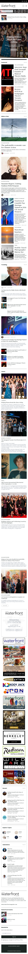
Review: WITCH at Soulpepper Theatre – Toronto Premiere (19, 94)
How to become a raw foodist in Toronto (16, 17)
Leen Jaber (9, 813)
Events (2, 480)
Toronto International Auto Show (15, 913)
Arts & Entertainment (19, 65)
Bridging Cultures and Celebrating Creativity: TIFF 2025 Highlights (13, 522)
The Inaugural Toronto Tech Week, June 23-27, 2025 (16, 298)
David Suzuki (6, 153)
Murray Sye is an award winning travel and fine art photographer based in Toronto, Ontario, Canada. (21, 256)
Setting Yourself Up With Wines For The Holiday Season (15, 801)
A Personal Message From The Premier (14, 876)
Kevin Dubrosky (10, 821)
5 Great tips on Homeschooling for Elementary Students (15, 809)
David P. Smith (10, 864)
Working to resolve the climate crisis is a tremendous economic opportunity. (13, 150)
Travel (16, 245)
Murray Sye (17, 259)
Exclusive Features (5, 143)
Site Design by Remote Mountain (14, 951)
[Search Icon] (23, 6)
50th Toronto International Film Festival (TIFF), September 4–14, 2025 (16, 305)
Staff (8, 853)
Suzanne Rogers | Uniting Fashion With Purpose (11, 184)
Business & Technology (19, 198)
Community (3, 400)
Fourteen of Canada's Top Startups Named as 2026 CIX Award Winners (21, 206)
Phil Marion (17, 243)
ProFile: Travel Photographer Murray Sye (21, 249)
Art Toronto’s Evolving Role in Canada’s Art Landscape (13, 597)
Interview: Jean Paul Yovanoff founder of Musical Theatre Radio (21, 71)
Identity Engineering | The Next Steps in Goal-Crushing (16, 816)
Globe (5, 287)
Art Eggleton (10, 856)
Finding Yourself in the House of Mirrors (15, 793)
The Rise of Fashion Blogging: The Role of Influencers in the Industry (15, 795)
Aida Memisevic (7, 195)
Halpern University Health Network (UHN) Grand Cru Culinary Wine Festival (16, 311)
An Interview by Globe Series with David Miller (13, 291)
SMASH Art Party (11, 919)
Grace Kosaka (18, 84)
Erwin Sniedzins (10, 797)
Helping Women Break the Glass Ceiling (12, 402)
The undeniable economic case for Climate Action (13, 146)
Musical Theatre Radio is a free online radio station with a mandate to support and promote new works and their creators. (21, 81)
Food (8, 836)
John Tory (9, 848)
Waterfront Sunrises (19, 231)
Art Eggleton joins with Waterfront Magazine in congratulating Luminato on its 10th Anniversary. (16, 859)
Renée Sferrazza (10, 805)
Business (9, 832)
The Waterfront (18, 227)
